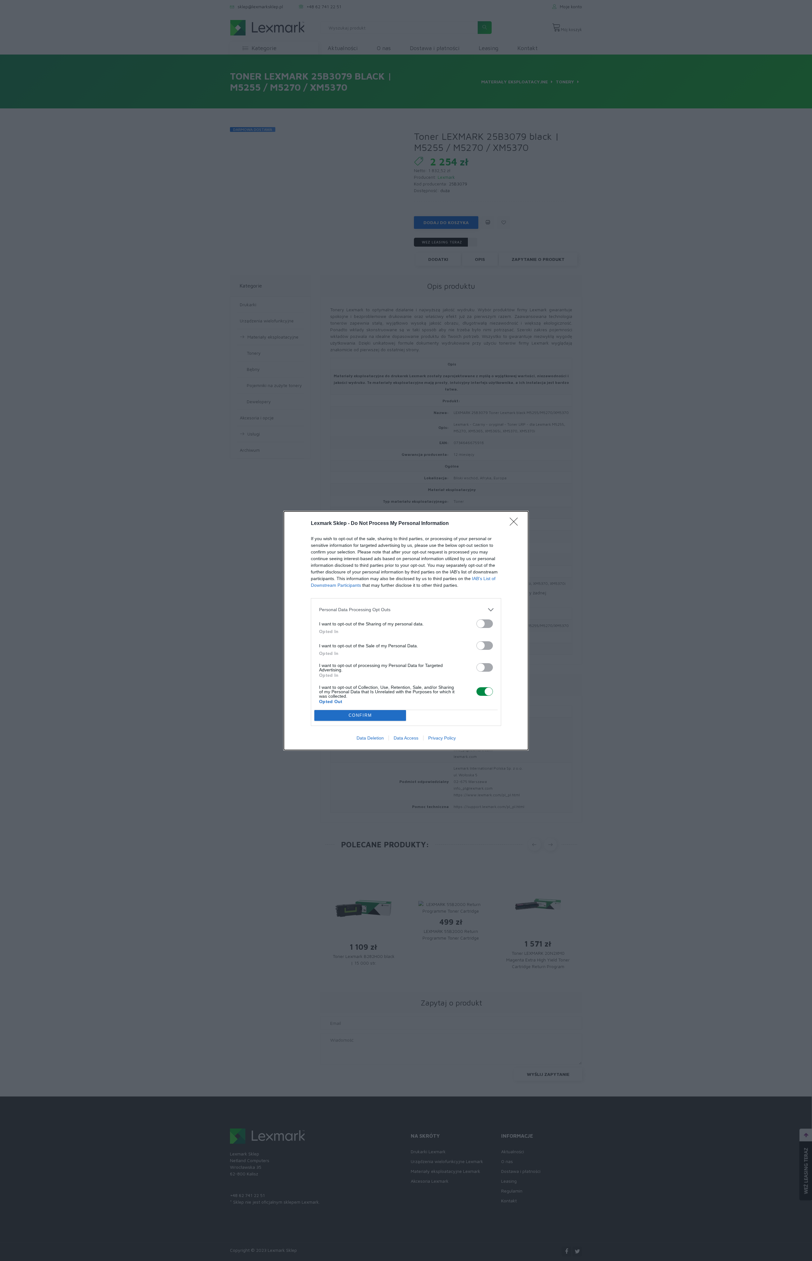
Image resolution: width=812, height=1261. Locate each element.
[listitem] (406, 609)
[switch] (484, 623)
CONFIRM (360, 715)
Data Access (406, 737)
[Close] (516, 524)
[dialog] (406, 630)
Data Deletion (370, 737)
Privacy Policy (442, 737)
